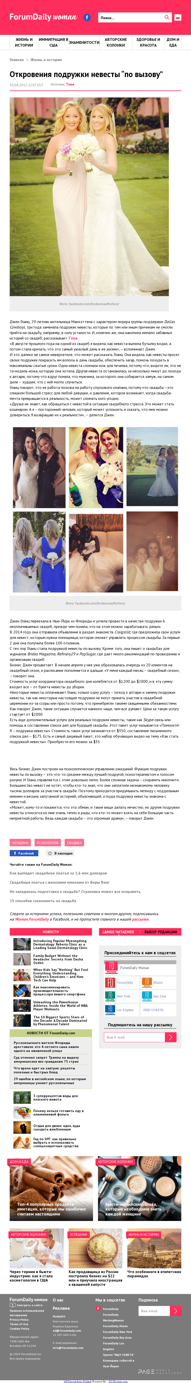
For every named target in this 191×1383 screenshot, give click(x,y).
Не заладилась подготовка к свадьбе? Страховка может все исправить (75, 891)
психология (47, 843)
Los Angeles (125, 1009)
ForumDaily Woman (134, 967)
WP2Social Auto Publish (78, 1381)
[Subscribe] (171, 1037)
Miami (158, 982)
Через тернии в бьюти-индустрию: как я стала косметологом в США (31, 1276)
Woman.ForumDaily (32, 919)
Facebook (26, 853)
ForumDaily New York (117, 1332)
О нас (58, 1300)
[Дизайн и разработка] (160, 1372)
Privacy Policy (19, 1319)
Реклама (61, 1308)
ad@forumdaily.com (67, 1330)
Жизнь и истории (24, 42)
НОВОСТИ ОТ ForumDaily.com (51, 1033)
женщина (20, 843)
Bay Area (159, 996)
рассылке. (140, 919)
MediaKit (59, 1316)
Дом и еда (173, 42)
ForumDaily (124, 982)
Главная (17, 59)
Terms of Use (19, 1324)
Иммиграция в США (53, 42)
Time (70, 84)
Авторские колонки (116, 42)
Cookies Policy (19, 1328)
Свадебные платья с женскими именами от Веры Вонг (59, 882)
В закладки (63, 853)
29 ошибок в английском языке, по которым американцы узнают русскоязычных (50, 1081)
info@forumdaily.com (68, 1348)
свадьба (74, 843)
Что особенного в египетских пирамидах (154, 1273)
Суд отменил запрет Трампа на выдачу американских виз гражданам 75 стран (46, 1059)
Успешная (78, 1234)
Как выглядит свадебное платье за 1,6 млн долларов (58, 872)
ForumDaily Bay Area (117, 1337)
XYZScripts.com (118, 1381)
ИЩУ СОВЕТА (153, 1009)
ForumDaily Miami (115, 1326)
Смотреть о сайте (30, 1305)
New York (123, 996)
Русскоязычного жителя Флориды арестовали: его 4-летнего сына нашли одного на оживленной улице (46, 1046)
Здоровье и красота (148, 42)
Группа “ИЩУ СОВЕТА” (118, 1355)
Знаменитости (84, 42)
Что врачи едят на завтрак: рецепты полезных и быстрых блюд (44, 1070)
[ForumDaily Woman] (29, 1300)
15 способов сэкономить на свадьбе (43, 900)
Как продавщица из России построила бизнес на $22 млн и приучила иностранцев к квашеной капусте (95, 1278)
